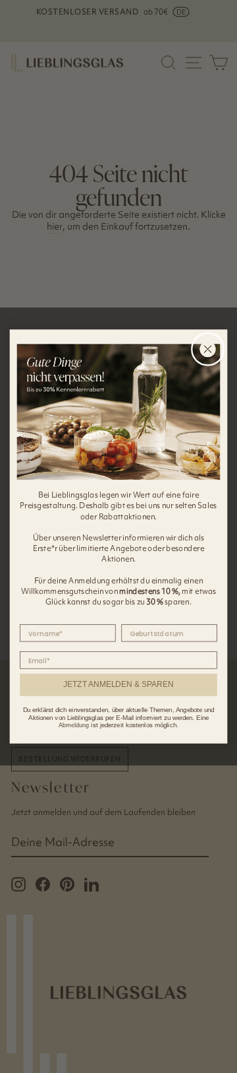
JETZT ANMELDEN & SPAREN (118, 684)
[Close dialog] (208, 349)
